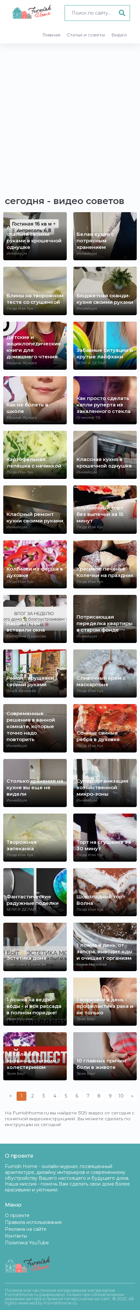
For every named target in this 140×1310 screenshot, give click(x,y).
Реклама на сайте (26, 1229)
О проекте (17, 1215)
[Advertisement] (70, 116)
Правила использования (33, 1222)
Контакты (16, 1236)
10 (121, 1096)
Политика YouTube (27, 1243)
